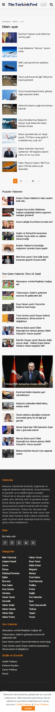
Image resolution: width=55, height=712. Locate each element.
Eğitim (5, 577)
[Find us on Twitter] (12, 542)
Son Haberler (35, 597)
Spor (31, 601)
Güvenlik (6, 601)
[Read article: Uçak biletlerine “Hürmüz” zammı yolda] (9, 52)
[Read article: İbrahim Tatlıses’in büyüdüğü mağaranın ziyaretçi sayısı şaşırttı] (8, 248)
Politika (32, 585)
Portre (32, 589)
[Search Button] (51, 4)
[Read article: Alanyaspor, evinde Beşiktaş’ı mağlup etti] (8, 284)
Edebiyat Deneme (11, 573)
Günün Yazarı (8, 597)
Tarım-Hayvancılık (37, 605)
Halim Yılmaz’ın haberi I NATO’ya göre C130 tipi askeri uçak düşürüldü (33, 165)
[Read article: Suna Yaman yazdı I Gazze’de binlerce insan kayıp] (8, 307)
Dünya (5, 569)
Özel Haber (34, 577)
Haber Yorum (35, 557)
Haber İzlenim (9, 609)
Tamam (28, 708)
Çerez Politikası (9, 669)
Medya (32, 573)
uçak (22, 21)
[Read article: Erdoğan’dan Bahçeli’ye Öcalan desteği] (27, 373)
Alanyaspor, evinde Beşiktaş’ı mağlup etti (22, 630)
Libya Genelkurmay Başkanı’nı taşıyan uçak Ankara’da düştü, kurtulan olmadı (32, 123)
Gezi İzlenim (8, 589)
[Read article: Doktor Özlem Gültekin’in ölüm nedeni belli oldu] (8, 201)
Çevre (5, 565)
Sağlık (32, 593)
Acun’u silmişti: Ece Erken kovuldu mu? (34, 222)
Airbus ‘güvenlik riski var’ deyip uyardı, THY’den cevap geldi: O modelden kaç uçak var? (33, 137)
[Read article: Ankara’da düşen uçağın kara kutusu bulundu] (9, 109)
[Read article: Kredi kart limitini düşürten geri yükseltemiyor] (8, 395)
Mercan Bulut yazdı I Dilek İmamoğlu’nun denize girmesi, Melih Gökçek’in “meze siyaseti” (33, 330)
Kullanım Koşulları (10, 665)
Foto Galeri (7, 585)
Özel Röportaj (35, 581)
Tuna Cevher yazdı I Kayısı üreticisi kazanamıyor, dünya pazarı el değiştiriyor (33, 318)
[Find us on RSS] (33, 542)
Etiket (15, 21)
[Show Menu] (3, 4)
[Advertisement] (27, 12)
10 (33, 181)
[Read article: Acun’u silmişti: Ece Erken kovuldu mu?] (8, 224)
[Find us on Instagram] (19, 542)
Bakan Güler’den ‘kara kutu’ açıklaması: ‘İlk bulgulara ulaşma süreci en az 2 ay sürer (33, 151)
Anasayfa (6, 21)
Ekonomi (6, 581)
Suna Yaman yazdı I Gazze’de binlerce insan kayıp (26, 641)
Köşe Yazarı (34, 561)
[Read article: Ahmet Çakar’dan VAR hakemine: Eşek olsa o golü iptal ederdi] (8, 430)
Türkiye (32, 609)
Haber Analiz (8, 605)
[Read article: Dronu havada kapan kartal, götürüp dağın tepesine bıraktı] (9, 95)
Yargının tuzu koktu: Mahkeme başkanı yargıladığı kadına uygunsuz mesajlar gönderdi (33, 212)
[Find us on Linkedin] (26, 542)
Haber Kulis (7, 613)
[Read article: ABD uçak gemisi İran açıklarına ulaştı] (9, 66)
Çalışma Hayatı (9, 561)
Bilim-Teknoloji (9, 557)
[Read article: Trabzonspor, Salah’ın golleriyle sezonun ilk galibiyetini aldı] (8, 295)
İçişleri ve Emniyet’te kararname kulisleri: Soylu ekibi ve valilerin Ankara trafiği (31, 236)
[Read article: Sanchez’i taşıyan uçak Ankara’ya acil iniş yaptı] (9, 37)
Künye (5, 673)
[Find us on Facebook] (5, 542)
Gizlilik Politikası (9, 661)
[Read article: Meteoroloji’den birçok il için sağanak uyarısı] (8, 453)
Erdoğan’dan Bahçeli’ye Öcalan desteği (25, 383)
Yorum (32, 617)
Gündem (6, 593)
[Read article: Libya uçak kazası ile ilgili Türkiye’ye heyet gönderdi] (9, 80)
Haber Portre (8, 617)
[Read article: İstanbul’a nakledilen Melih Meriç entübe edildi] (8, 406)
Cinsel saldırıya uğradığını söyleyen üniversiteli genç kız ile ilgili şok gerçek (33, 417)
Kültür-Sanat (35, 565)
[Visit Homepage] (22, 4)
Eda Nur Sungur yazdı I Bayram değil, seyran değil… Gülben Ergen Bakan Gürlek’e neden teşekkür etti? (34, 343)
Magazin (33, 569)
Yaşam (32, 613)
